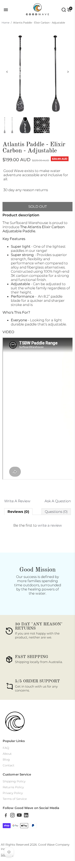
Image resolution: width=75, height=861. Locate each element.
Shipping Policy (14, 781)
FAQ (6, 748)
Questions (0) (56, 512)
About (7, 753)
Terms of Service (15, 798)
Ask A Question (58, 501)
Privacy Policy (13, 793)
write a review (50, 525)
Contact (8, 765)
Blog (6, 759)
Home (5, 22)
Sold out (37, 206)
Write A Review (17, 501)
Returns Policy (13, 787)
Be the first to (37, 525)
